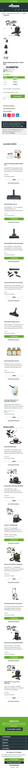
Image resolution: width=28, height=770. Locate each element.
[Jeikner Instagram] (14, 115)
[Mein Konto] (22, 10)
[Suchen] (15, 10)
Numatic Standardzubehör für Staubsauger (13, 282)
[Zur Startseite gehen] (14, 6)
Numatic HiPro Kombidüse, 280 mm (12, 321)
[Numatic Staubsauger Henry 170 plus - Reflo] (14, 28)
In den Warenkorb (18, 96)
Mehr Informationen (18, 756)
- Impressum (12, 767)
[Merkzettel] (18, 10)
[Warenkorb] (25, 10)
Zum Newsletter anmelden (14, 729)
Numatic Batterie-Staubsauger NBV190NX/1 (13, 486)
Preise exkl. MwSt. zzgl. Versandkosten (11, 88)
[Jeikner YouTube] (9, 115)
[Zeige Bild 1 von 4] (9, 35)
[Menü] (2, 10)
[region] (14, 40)
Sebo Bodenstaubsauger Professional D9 (13, 603)
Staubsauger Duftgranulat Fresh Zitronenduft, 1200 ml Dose (11, 400)
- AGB (17, 767)
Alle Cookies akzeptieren (14, 759)
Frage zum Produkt (7, 111)
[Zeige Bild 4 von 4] (16, 35)
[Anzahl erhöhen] (8, 96)
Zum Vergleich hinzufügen (8, 105)
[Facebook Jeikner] (5, 115)
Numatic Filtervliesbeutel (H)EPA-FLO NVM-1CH (13, 164)
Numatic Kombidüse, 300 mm (10, 204)
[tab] (14, 124)
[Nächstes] (24, 28)
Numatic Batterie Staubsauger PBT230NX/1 (13, 642)
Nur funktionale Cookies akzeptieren (14, 762)
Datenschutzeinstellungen (14, 765)
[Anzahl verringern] (4, 96)
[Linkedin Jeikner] (18, 115)
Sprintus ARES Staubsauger (10, 446)
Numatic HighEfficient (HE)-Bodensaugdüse (13, 243)
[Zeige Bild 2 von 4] (11, 35)
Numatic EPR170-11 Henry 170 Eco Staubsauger (12, 682)
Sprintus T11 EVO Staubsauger (10, 525)
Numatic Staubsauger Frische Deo (11, 361)
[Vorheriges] (4, 28)
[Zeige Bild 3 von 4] (14, 35)
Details (14, 179)
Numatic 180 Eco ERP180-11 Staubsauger (13, 564)
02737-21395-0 (14, 1)
